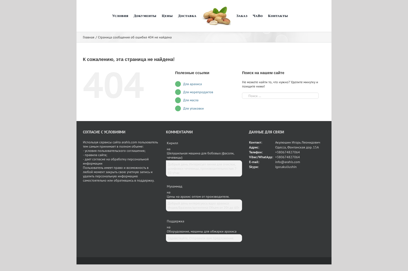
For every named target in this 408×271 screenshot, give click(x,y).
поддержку (145, 180)
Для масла (190, 100)
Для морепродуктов (198, 92)
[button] (292, 16)
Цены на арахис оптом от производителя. (198, 196)
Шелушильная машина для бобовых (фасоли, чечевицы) (200, 155)
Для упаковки (193, 108)
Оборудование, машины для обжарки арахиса (202, 231)
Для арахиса (192, 84)
